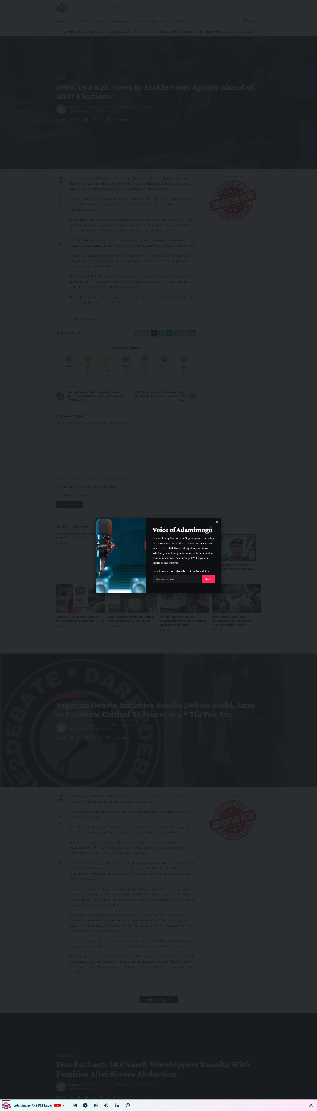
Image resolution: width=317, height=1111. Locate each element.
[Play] (85, 1105)
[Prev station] (95, 1105)
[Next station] (75, 1105)
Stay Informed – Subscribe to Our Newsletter (181, 571)
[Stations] (117, 1105)
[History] (127, 1105)
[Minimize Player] (311, 1105)
